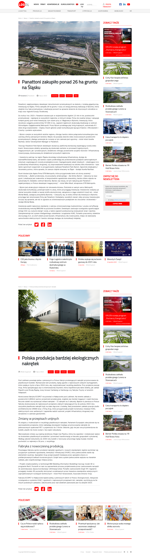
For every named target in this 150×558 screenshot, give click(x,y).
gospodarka (103, 11)
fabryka (51, 372)
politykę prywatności (120, 200)
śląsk (76, 95)
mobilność (118, 11)
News (36, 4)
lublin (57, 372)
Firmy (43, 4)
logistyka (22, 11)
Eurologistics (67, 4)
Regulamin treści (97, 552)
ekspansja (54, 95)
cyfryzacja (87, 11)
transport (71, 11)
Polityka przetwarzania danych (113, 552)
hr (131, 11)
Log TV (82, 5)
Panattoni (31, 96)
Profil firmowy (107, 5)
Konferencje (53, 4)
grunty (62, 95)
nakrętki (64, 372)
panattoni (69, 95)
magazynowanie (54, 11)
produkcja (37, 11)
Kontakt (88, 552)
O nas (82, 552)
